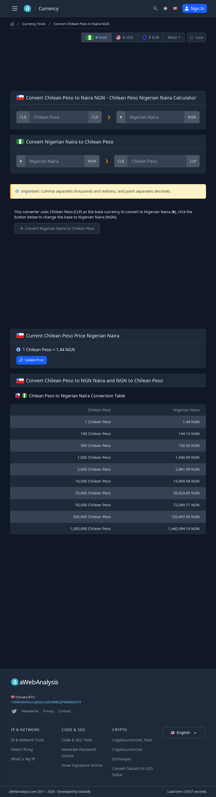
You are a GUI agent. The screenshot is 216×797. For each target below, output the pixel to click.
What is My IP (23, 758)
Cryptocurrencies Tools (132, 739)
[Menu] (15, 8)
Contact (64, 711)
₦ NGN (101, 37)
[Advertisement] (108, 66)
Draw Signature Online (82, 765)
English (184, 732)
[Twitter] (14, 711)
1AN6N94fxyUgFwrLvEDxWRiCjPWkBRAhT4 (46, 702)
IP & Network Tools (27, 739)
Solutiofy (84, 791)
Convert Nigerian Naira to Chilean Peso (59, 228)
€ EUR (153, 37)
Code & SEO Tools (77, 739)
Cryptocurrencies (127, 749)
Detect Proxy (22, 749)
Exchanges (121, 758)
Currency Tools (33, 23)
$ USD (127, 37)
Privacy (48, 711)
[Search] (155, 8)
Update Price (34, 360)
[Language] (175, 8)
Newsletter (30, 711)
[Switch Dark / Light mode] (165, 8)
